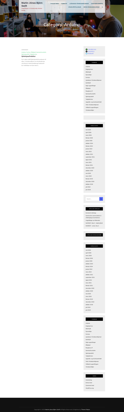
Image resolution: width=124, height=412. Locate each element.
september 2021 (90, 157)
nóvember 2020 (90, 168)
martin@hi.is (91, 51)
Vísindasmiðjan (90, 110)
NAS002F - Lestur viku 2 (92, 226)
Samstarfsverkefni (97, 3)
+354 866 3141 (92, 49)
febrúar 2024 (89, 146)
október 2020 (89, 170)
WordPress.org (90, 388)
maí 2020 (88, 173)
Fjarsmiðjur (89, 74)
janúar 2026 (89, 140)
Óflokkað (33, 52)
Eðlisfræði (88, 72)
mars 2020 (89, 176)
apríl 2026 (88, 132)
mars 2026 (89, 135)
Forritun (64, 3)
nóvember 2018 (90, 181)
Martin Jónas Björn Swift (52, 409)
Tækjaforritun (33, 54)
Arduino (23, 52)
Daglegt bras (55, 3)
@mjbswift (91, 53)
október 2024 (89, 143)
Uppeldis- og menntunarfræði (93, 102)
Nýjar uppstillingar (74, 7)
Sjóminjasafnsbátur (28, 56)
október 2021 (89, 154)
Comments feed (90, 385)
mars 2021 (89, 162)
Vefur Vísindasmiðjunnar (91, 7)
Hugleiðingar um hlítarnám (93, 220)
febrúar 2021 (89, 165)
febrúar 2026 (89, 138)
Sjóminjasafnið (25, 54)
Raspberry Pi (89, 91)
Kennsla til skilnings (91, 213)
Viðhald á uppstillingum (92, 107)
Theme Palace (85, 409)
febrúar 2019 (89, 178)
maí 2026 (88, 129)
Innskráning (89, 380)
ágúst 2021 (89, 159)
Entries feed (89, 382)
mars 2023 (89, 151)
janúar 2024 (89, 148)
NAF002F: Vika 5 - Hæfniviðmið (94, 223)
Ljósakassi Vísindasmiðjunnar (79, 3)
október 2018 (89, 184)
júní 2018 (88, 189)
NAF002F (88, 83)
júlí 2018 (88, 187)
